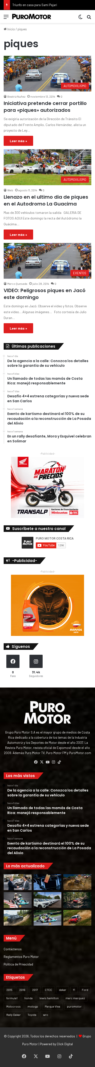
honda (28, 998)
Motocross (13, 1006)
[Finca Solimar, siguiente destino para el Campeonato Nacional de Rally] (77, 918)
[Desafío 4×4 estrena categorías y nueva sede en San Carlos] (77, 882)
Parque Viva (52, 1006)
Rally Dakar (13, 1014)
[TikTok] (59, 762)
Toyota (32, 1014)
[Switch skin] (80, 18)
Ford (85, 989)
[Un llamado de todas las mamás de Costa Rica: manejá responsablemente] (48, 882)
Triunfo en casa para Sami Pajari (34, 5)
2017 (35, 989)
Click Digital (65, 1044)
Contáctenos (13, 949)
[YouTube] (47, 762)
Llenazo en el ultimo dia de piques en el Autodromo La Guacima (46, 200)
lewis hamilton (49, 998)
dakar (62, 989)
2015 (9, 989)
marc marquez (75, 998)
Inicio (11, 29)
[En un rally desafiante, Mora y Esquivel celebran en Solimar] (77, 900)
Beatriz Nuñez (16, 96)
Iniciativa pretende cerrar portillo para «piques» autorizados (45, 107)
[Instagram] (53, 762)
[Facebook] (36, 762)
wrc (45, 1014)
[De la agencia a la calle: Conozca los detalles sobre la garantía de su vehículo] (18, 882)
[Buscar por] (88, 18)
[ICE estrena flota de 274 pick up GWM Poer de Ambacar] (48, 900)
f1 (74, 989)
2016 (22, 989)
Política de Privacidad (18, 964)
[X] (42, 762)
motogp (33, 1006)
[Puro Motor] (31, 16)
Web (10, 190)
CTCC (48, 989)
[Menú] (6, 18)
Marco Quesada (17, 283)
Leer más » (18, 141)
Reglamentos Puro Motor (21, 956)
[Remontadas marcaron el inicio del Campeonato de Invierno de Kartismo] (48, 918)
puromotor (74, 1006)
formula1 (12, 998)
